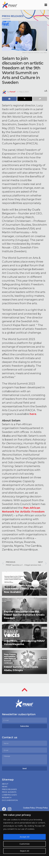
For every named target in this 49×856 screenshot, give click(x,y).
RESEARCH (6, 797)
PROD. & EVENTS (9, 792)
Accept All (24, 837)
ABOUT (5, 784)
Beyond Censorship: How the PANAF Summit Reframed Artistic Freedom (24, 615)
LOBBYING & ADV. (9, 795)
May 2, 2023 (24, 92)
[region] (24, 833)
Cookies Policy (29, 808)
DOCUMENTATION (10, 800)
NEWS (4, 786)
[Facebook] (4, 809)
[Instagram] (9, 809)
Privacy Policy (42, 808)
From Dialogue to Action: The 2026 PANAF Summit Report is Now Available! (22, 588)
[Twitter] (15, 809)
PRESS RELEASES (9, 789)
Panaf (12, 92)
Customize (24, 844)
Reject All (24, 851)
